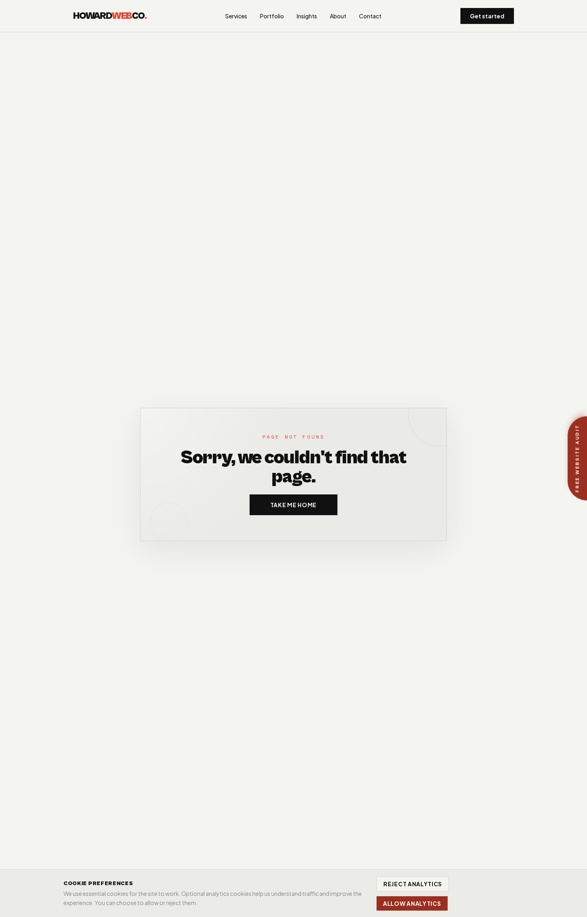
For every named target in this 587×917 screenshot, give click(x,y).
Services (236, 16)
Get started (487, 16)
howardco (110, 16)
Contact (370, 16)
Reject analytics (412, 883)
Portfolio (272, 16)
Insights (307, 16)
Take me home (293, 504)
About (338, 16)
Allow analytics (412, 903)
